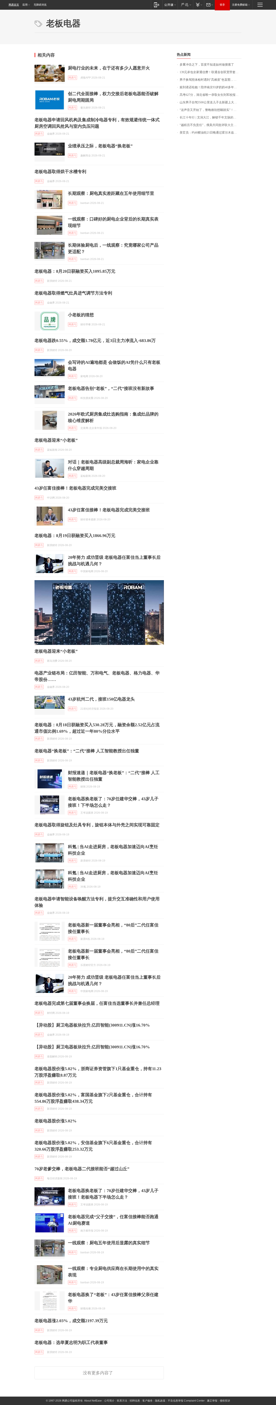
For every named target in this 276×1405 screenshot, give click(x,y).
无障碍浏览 (40, 4)
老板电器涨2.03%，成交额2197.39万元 (71, 1320)
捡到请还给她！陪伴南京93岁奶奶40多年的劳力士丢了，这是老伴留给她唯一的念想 (211, 87)
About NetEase (93, 1400)
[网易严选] (185, 4)
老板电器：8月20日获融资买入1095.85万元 (74, 271)
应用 (25, 4)
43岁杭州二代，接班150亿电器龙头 (101, 699)
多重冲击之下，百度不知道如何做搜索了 (207, 64)
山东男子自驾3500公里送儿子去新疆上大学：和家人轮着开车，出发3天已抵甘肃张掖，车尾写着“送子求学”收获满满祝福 (211, 102)
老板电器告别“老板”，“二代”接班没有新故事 (111, 388)
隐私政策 (160, 1400)
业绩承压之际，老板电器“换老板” (100, 145)
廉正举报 (212, 1400)
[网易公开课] (170, 4)
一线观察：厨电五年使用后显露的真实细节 (109, 1242)
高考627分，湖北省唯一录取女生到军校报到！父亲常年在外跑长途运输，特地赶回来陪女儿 (211, 94)
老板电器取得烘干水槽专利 (60, 171)
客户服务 (147, 1400)
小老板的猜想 (81, 314)
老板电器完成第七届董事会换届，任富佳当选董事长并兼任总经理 (97, 1003)
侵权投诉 (225, 1400)
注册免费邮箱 (240, 4)
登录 (222, 4)
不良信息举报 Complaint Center (186, 1400)
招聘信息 (135, 1400)
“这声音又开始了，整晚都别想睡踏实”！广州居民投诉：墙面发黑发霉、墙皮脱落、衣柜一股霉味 (211, 110)
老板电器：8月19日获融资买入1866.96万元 (74, 535)
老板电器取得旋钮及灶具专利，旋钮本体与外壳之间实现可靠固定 (97, 824)
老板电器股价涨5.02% (55, 1120)
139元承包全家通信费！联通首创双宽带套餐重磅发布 (211, 72)
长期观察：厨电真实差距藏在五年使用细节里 (111, 193)
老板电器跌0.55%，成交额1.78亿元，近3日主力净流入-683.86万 (95, 340)
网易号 (72, 77)
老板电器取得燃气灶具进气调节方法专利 (73, 293)
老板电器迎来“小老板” (56, 440)
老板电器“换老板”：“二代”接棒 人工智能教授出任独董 (86, 750)
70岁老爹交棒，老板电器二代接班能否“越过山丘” (81, 1168)
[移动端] (156, 4)
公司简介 (109, 1400)
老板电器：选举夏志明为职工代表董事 (71, 1342)
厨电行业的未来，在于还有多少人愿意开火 (109, 68)
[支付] (198, 4)
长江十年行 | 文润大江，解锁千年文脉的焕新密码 (211, 117)
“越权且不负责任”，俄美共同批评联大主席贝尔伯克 (211, 125)
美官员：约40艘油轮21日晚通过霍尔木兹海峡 (210, 132)
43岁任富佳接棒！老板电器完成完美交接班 (75, 488)
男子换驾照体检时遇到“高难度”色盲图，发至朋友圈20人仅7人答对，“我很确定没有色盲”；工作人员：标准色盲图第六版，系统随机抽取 (211, 79)
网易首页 (14, 4)
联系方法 (122, 1400)
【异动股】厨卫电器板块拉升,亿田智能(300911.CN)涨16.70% (92, 1025)
